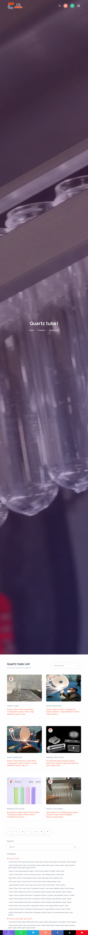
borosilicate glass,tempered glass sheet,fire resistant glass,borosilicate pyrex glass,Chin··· (62, 763)
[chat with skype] (66, 6)
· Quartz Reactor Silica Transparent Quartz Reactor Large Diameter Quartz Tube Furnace (39, 909)
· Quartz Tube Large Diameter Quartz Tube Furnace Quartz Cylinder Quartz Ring (36, 871)
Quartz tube (54, 330)
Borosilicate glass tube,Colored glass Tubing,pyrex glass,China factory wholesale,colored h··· (23, 814)
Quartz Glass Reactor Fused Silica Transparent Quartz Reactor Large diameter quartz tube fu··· (22, 763)
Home (31, 330)
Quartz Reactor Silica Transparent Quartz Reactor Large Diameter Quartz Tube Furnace (63, 711)
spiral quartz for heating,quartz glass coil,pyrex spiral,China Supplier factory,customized (62, 814)
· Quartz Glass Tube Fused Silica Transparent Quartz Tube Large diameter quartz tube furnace (41, 888)
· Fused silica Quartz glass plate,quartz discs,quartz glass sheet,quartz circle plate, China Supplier (42, 862)
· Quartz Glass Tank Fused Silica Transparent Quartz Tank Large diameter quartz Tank (38, 906)
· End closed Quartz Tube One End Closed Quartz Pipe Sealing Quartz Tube (34, 881)
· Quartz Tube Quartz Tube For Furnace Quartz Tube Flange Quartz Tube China (36, 874)
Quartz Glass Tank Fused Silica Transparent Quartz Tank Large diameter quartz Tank (20, 711)
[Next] (47, 831)
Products (41, 330)
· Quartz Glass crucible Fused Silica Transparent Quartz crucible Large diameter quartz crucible (41, 895)
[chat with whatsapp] (72, 6)
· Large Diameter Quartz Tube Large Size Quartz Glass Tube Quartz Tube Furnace (36, 885)
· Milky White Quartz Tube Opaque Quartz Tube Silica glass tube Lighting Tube (35, 878)
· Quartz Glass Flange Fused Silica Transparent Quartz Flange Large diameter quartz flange (39, 892)
